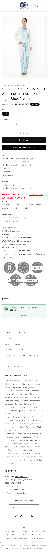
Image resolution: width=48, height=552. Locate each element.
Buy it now (24, 140)
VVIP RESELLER (11, 361)
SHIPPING (9, 339)
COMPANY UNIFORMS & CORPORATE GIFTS (21, 355)
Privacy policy (11, 538)
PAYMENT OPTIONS (12, 344)
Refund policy (36, 535)
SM (6, 114)
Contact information (37, 538)
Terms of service (23, 538)
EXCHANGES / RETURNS (14, 350)
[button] (5, 5)
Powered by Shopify (23, 535)
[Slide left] (18, 82)
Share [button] (6, 299)
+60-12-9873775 (21, 476)
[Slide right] (29, 82)
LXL (16, 114)
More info (24, 315)
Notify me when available (24, 147)
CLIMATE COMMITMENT (14, 366)
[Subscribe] (36, 507)
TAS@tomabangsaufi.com (21, 480)
